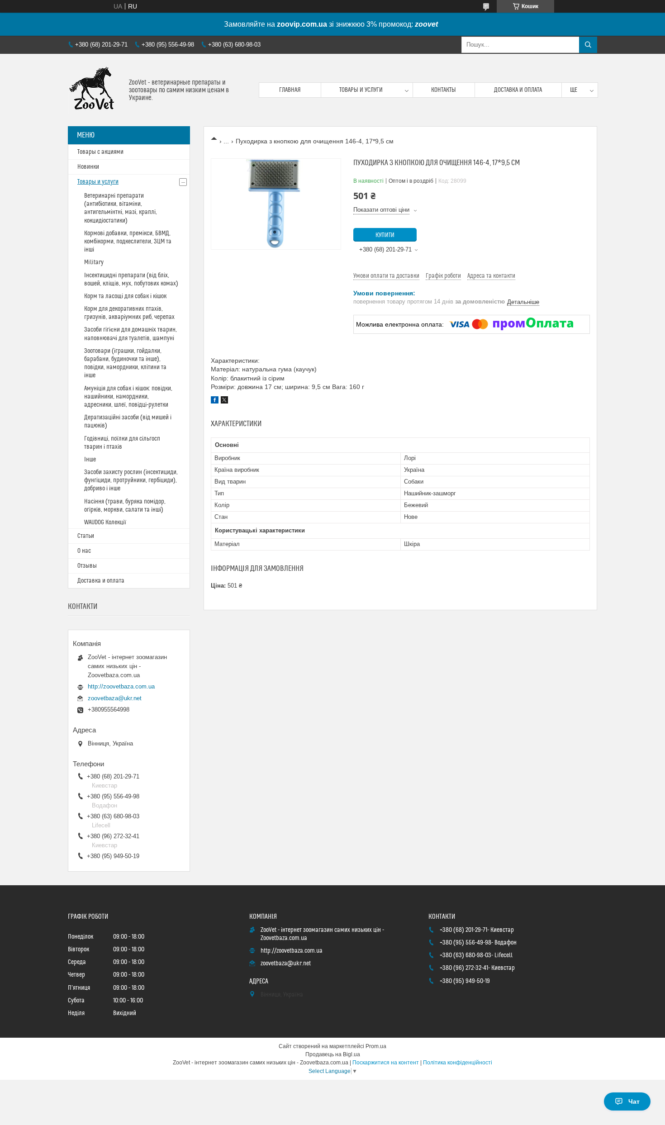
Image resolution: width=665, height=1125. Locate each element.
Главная (290, 90)
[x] (224, 401)
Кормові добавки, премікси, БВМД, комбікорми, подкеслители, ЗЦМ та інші (127, 241)
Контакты (443, 90)
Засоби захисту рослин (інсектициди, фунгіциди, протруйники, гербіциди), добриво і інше (131, 480)
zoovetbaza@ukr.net (115, 698)
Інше (90, 459)
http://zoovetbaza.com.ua (121, 686)
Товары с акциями (100, 152)
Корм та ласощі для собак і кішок (125, 296)
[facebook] (214, 401)
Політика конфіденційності (457, 1062)
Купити (384, 235)
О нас (84, 551)
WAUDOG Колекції (105, 522)
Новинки (88, 167)
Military (94, 262)
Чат (634, 1101)
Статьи (85, 536)
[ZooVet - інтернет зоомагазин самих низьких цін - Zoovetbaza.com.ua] (95, 90)
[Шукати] (588, 45)
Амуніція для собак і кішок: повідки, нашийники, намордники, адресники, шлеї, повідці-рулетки (128, 396)
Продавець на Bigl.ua (332, 1054)
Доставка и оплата (518, 90)
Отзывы (87, 566)
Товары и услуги (361, 90)
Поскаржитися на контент (385, 1062)
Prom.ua (376, 1046)
